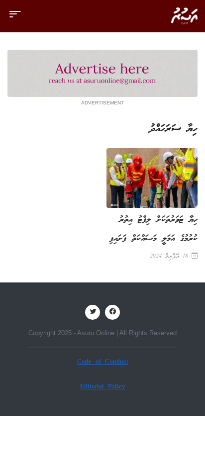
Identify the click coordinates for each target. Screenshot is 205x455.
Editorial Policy (102, 387)
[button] (14, 18)
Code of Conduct (102, 362)
